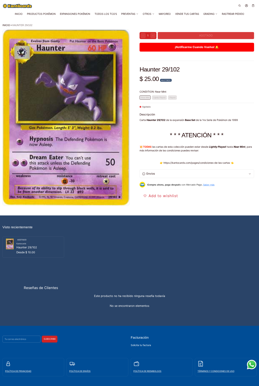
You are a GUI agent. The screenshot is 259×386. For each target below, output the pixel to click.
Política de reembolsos (147, 371)
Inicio (6, 25)
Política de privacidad (18, 371)
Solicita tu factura (141, 344)
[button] (239, 5)
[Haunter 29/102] (33, 247)
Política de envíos (80, 371)
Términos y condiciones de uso (216, 371)
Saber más (209, 184)
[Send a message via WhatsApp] (251, 364)
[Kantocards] (17, 6)
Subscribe (50, 339)
